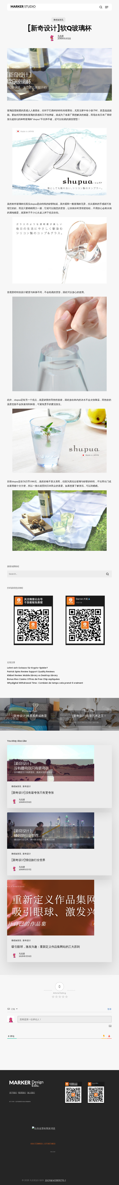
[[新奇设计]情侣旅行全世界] (59, 843)
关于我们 (13, 1093)
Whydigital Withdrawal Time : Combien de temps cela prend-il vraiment (45, 683)
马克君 (61, 35)
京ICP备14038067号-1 (55, 1180)
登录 (109, 1009)
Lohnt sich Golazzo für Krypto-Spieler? (27, 667)
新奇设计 (27, 786)
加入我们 (31, 1093)
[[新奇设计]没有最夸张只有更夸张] (59, 776)
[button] (106, 7)
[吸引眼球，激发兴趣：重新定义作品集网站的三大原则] (59, 921)
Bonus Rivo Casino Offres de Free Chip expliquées (33, 679)
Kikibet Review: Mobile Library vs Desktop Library (32, 675)
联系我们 (22, 1093)
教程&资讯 (58, 19)
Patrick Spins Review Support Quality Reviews (31, 671)
